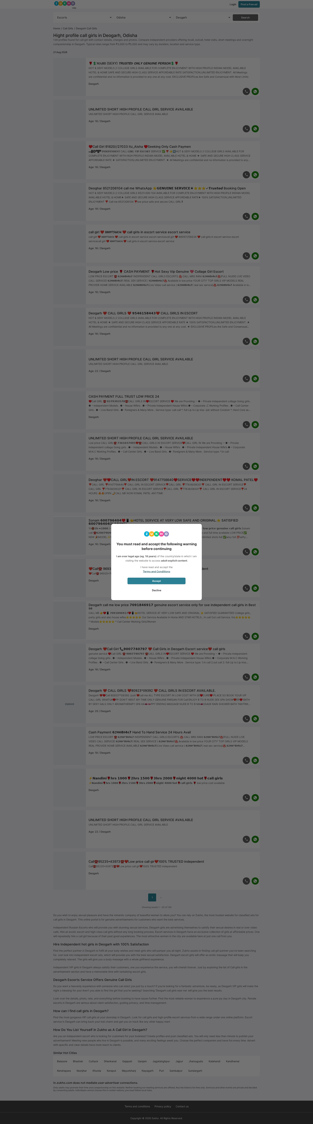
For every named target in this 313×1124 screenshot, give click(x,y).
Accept (156, 580)
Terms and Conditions (156, 571)
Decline (156, 590)
